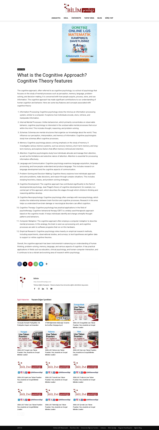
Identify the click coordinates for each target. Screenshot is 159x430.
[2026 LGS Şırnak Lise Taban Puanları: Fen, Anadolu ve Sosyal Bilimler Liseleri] (85, 394)
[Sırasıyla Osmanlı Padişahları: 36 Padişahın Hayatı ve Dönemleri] (30, 312)
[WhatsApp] (35, 264)
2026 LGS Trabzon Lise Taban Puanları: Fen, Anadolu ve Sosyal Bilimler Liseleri (84, 380)
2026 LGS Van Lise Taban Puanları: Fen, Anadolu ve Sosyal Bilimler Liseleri (85, 352)
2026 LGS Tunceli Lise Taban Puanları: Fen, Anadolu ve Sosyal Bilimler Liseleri (56, 380)
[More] (46, 264)
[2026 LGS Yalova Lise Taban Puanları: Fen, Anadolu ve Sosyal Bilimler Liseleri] (58, 339)
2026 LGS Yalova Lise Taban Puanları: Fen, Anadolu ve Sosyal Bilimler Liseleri (56, 352)
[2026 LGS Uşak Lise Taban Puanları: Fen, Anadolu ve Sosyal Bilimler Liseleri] (30, 366)
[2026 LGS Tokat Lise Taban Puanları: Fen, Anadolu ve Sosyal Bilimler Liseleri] (30, 394)
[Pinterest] (30, 264)
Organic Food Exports (125, 428)
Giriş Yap (109, 18)
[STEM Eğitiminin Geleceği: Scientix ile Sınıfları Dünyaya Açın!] (58, 312)
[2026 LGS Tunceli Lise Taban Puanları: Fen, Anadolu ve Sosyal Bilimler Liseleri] (58, 366)
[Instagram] (40, 288)
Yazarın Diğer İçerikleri (41, 299)
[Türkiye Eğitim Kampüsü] (79, 7)
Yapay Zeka (89, 18)
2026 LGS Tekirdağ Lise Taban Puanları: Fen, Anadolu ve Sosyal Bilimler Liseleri (56, 407)
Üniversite (76, 18)
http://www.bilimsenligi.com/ (42, 282)
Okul (66, 18)
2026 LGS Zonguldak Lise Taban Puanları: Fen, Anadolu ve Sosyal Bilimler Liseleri (84, 325)
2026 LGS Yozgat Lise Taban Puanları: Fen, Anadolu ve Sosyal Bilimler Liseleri (28, 352)
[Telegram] (41, 264)
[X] (25, 264)
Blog (99, 18)
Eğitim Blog (21, 69)
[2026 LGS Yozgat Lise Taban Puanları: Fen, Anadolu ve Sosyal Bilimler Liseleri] (30, 339)
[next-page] (22, 414)
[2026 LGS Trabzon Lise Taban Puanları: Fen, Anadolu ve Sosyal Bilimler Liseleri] (85, 366)
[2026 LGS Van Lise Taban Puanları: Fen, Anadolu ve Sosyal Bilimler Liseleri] (85, 339)
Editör (36, 278)
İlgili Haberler (23, 299)
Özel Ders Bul (74, 428)
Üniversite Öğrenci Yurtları (89, 428)
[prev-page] (18, 414)
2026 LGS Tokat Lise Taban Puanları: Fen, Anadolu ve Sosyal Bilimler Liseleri (30, 407)
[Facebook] (19, 264)
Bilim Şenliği (112, 428)
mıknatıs (103, 428)
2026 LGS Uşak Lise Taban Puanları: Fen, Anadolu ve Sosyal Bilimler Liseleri (29, 380)
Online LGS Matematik (60, 428)
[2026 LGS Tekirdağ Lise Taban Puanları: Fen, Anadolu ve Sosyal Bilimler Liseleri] (58, 394)
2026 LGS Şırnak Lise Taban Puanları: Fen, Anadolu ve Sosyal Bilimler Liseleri (84, 407)
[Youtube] (52, 288)
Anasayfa (56, 18)
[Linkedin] (44, 288)
